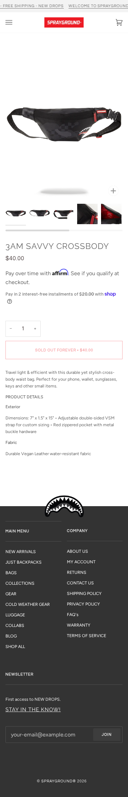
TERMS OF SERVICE (86, 635)
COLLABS (14, 625)
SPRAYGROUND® (58, 781)
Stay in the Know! (33, 709)
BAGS (11, 572)
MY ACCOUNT (81, 561)
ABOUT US (77, 551)
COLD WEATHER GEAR (27, 604)
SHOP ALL (15, 646)
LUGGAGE (15, 614)
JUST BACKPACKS (23, 562)
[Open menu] (15, 22)
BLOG (11, 635)
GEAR (10, 593)
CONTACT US (80, 582)
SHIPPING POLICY (84, 593)
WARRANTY (78, 625)
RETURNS (76, 572)
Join (107, 734)
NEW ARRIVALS (20, 551)
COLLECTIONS (19, 583)
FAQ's (73, 614)
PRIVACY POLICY (83, 604)
